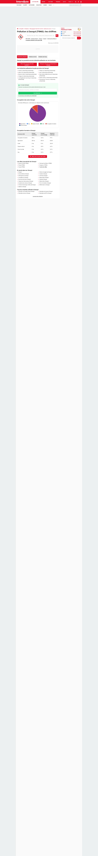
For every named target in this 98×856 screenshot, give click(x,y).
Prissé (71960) (21, 165)
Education (38, 5)
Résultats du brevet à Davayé (46, 191)
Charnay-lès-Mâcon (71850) (45, 163)
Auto (64, 1)
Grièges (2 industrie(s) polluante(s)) (26, 76)
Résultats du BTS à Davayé (45, 193)
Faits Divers (31, 5)
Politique (19, 5)
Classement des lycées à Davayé (25, 181)
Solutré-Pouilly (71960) (23, 163)
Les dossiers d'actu (66, 35)
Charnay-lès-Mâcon (51, 38)
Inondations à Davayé (23, 177)
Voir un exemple (77, 31)
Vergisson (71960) (43, 165)
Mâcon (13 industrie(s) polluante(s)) (26, 72)
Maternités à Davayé (44, 181)
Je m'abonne (37, 93)
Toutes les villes (43, 167)
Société (25, 5)
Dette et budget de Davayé (45, 172)
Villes (50, 5)
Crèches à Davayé (43, 175)
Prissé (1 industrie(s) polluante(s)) (25, 70)
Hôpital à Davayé (43, 179)
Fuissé (44, 38)
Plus (70, 1)
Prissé (40, 38)
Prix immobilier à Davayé (45, 183)
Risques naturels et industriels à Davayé (48, 64)
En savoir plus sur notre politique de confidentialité (27, 95)
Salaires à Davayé (22, 186)
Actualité (21, 28)
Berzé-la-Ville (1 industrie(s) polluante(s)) (27, 74)
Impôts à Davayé (43, 173)
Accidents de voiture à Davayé (25, 183)
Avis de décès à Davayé (23, 173)
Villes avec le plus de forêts (39, 156)
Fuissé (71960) (21, 167)
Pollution (27, 28)
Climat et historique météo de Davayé (27, 184)
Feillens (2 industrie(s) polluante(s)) (47, 70)
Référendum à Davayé (44, 184)
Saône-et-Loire (47, 28)
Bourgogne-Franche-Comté (36, 28)
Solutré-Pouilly (34, 38)
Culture (50, 1)
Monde (45, 5)
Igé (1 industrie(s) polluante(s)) (46, 72)
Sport (43, 1)
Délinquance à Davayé (23, 175)
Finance (58, 1)
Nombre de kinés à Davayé (24, 179)
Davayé (20, 172)
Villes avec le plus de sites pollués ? (27, 64)
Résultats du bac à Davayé (24, 193)
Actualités (35, 1)
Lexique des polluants (38, 196)
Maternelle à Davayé (44, 177)
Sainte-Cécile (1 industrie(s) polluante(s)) (48, 77)
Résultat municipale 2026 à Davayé (26, 191)
